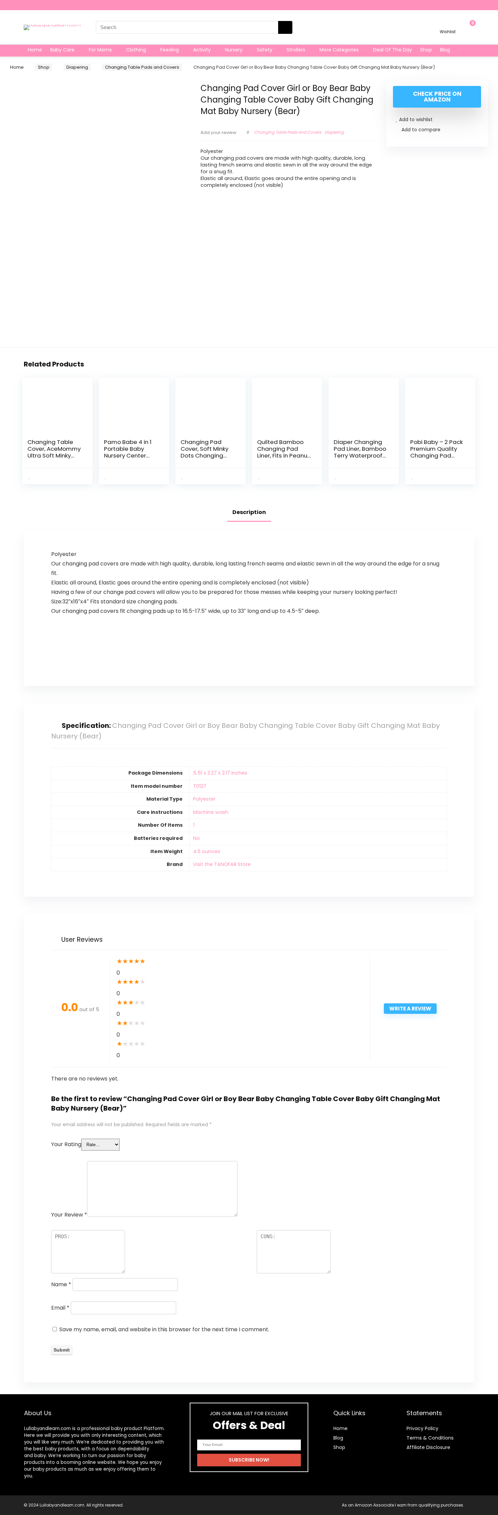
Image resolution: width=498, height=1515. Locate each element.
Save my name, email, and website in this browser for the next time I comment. (164, 1329)
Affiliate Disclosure (428, 1447)
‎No (196, 838)
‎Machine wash (210, 812)
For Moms (100, 49)
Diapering (77, 67)
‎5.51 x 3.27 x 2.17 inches (220, 773)
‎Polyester (204, 799)
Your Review (69, 1215)
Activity (202, 49)
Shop (426, 49)
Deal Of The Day (392, 49)
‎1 (193, 825)
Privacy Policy (422, 1428)
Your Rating (66, 1144)
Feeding (169, 49)
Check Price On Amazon (437, 97)
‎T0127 (199, 786)
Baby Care (62, 49)
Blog (445, 49)
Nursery (234, 49)
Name (61, 1284)
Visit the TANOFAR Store (222, 864)
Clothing (136, 49)
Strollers (296, 49)
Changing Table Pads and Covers (142, 67)
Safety (264, 49)
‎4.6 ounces (206, 851)
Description (249, 512)
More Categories (339, 49)
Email (60, 1308)
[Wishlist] (447, 24)
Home (35, 49)
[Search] (285, 27)
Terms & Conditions (430, 1437)
